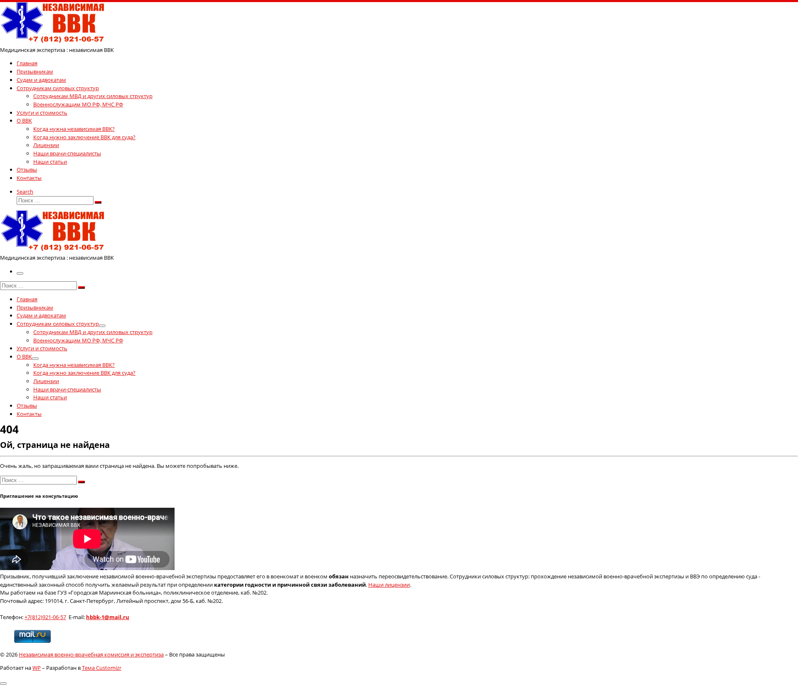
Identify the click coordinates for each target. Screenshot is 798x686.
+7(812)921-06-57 (45, 617)
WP (36, 667)
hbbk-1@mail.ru (107, 617)
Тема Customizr (101, 667)
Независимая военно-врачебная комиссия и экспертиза (91, 654)
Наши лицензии (389, 584)
